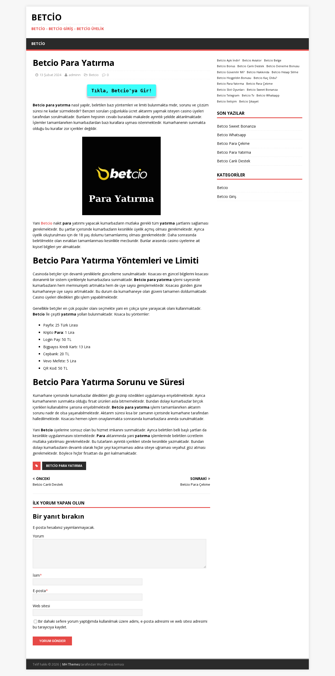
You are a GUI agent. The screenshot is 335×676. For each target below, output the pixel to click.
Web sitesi (41, 605)
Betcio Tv (248, 95)
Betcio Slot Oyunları (230, 89)
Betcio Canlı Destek (250, 66)
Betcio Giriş (226, 196)
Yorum (38, 536)
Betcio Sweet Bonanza (262, 89)
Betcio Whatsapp (268, 95)
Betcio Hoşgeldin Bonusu (234, 78)
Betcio (38, 43)
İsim (36, 575)
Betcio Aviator (252, 60)
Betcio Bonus (226, 66)
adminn (75, 74)
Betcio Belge (272, 60)
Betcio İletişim (227, 101)
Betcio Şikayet (249, 101)
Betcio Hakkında (258, 72)
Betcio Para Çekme (259, 83)
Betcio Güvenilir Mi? (230, 72)
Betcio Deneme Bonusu (282, 66)
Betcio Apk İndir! (228, 60)
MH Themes (71, 664)
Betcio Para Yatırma (64, 465)
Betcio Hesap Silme (285, 72)
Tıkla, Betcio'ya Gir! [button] (121, 90)
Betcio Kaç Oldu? (265, 78)
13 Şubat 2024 (50, 74)
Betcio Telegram (228, 95)
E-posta (39, 590)
